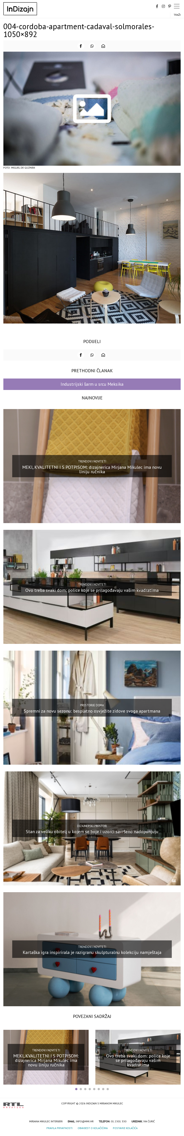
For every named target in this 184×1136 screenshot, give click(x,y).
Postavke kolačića (125, 1128)
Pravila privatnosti (59, 1128)
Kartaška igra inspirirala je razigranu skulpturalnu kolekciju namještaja (92, 952)
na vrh (176, 1103)
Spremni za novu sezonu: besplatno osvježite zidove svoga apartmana (92, 711)
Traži (177, 14)
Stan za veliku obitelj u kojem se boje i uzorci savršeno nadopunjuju (92, 831)
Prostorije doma (92, 705)
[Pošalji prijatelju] (103, 46)
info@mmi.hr (85, 1121)
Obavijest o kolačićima (93, 1128)
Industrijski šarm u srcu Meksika (92, 384)
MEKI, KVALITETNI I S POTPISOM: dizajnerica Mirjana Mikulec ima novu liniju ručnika (92, 469)
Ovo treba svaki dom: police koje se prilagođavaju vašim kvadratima (92, 590)
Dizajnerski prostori (92, 826)
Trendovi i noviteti (92, 461)
